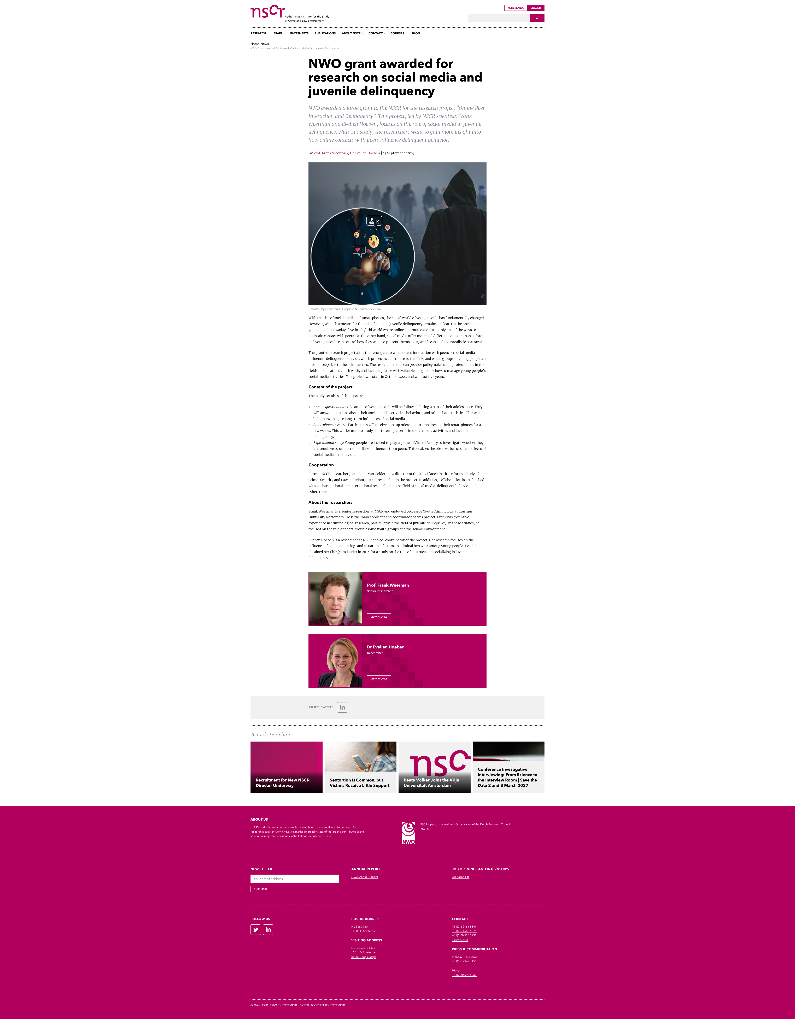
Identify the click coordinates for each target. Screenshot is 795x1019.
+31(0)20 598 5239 (464, 935)
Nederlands (516, 7)
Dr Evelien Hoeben (365, 153)
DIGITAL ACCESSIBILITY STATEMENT (323, 1005)
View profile (379, 616)
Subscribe (260, 889)
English (536, 7)
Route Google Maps (363, 956)
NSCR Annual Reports (364, 876)
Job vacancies (460, 876)
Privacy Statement (284, 1005)
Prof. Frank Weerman (330, 153)
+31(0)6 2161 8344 (464, 926)
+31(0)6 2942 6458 (464, 961)
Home (255, 44)
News (264, 44)
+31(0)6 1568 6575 (464, 931)
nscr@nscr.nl (460, 939)
